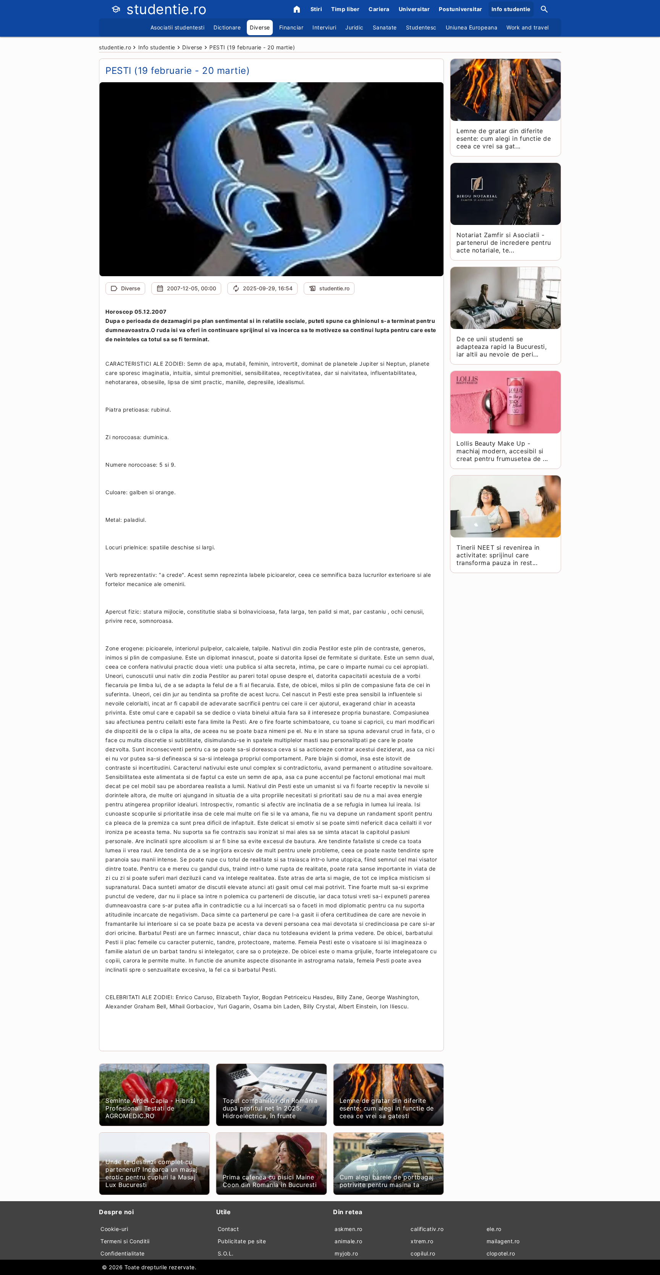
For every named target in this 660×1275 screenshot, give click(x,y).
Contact (228, 1229)
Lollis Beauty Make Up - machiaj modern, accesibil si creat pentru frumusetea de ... (502, 451)
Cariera (379, 9)
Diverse (260, 27)
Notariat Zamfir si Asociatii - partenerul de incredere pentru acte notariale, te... (503, 242)
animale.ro (348, 1241)
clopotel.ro (501, 1253)
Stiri (316, 9)
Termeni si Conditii (125, 1241)
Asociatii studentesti (177, 27)
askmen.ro (348, 1229)
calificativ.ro (427, 1229)
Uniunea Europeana (472, 27)
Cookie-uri (114, 1229)
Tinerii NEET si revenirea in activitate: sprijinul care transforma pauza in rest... (497, 555)
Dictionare (227, 27)
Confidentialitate (122, 1253)
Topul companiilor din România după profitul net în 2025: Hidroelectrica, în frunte (270, 1108)
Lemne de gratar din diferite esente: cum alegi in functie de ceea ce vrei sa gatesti (387, 1108)
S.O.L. (226, 1253)
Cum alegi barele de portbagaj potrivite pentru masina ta (387, 1181)
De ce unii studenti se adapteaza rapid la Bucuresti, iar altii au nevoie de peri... (501, 346)
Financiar (291, 27)
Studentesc (421, 27)
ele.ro (494, 1229)
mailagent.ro (503, 1241)
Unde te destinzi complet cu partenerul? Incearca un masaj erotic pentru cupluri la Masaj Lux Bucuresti (151, 1173)
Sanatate (385, 27)
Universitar (414, 9)
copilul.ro (423, 1253)
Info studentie (511, 9)
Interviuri (324, 27)
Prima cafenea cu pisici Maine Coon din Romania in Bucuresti (270, 1181)
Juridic (354, 27)
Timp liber (345, 9)
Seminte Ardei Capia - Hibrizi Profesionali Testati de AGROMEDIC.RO (150, 1108)
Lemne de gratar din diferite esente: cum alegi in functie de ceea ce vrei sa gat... (503, 138)
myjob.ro (346, 1253)
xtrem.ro (422, 1241)
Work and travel (527, 27)
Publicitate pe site (242, 1241)
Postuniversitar (460, 9)
